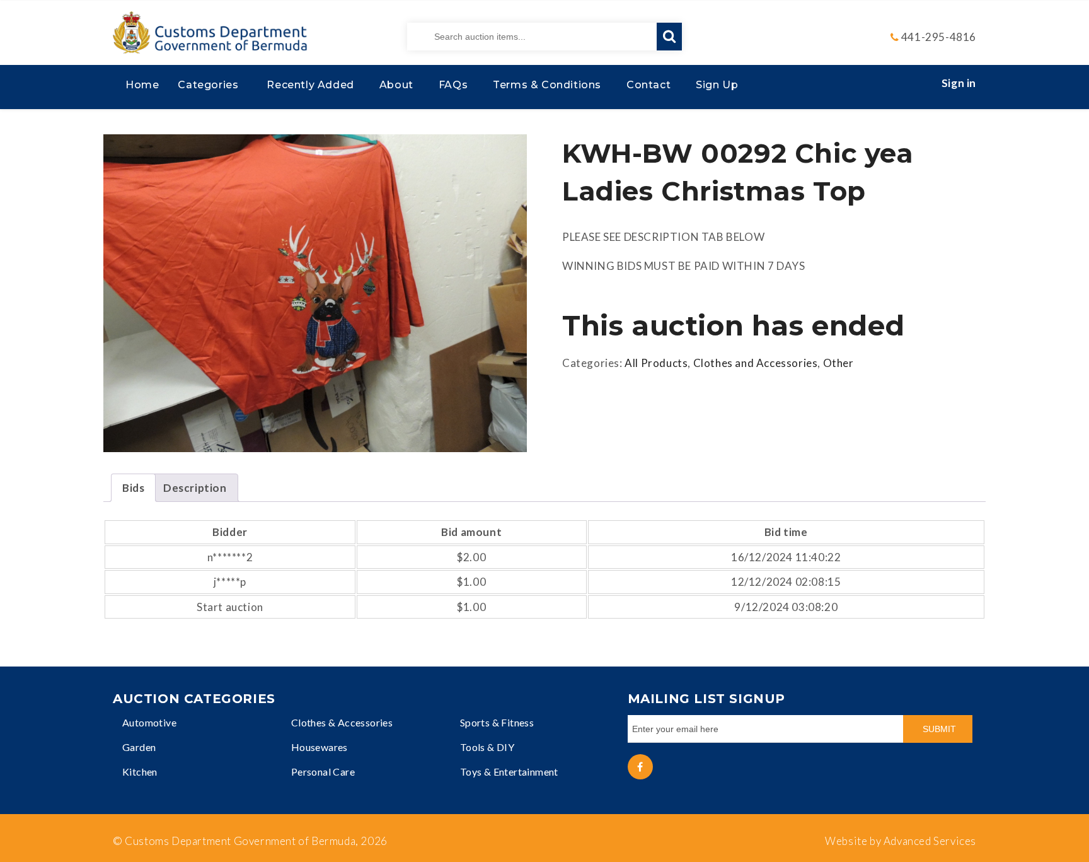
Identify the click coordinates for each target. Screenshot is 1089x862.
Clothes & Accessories (342, 722)
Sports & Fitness (497, 722)
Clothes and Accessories (755, 363)
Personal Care (323, 772)
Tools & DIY (487, 747)
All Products (656, 363)
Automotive (149, 722)
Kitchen (140, 772)
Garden (139, 747)
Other (838, 363)
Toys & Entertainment (509, 772)
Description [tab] (195, 487)
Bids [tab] (133, 487)
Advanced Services (930, 840)
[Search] (669, 36)
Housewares (319, 747)
